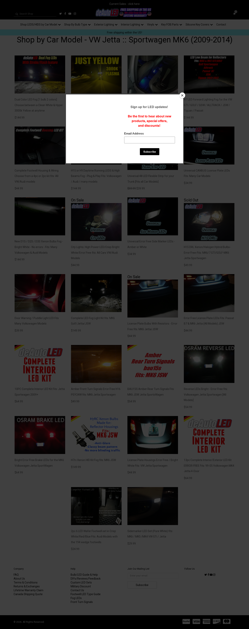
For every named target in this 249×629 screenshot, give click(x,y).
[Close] (182, 95)
